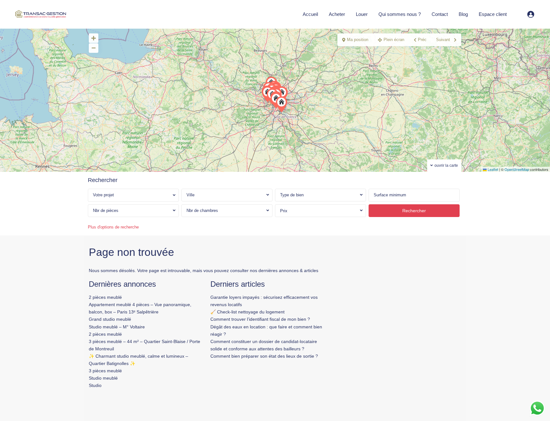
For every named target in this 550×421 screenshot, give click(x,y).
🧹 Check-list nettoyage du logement (247, 311)
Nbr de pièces (105, 210)
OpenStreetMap (516, 169)
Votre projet (103, 195)
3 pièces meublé (105, 370)
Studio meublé (103, 378)
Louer (362, 14)
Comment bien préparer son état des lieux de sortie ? (264, 356)
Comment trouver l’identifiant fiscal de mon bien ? (260, 319)
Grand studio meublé (110, 319)
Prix (283, 210)
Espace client (493, 14)
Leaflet (492, 169)
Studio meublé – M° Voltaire (117, 326)
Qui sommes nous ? (399, 14)
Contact (440, 14)
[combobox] (226, 195)
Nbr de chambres (202, 210)
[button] (283, 104)
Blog (463, 14)
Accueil (310, 14)
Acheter (337, 14)
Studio (95, 385)
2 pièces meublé (105, 297)
